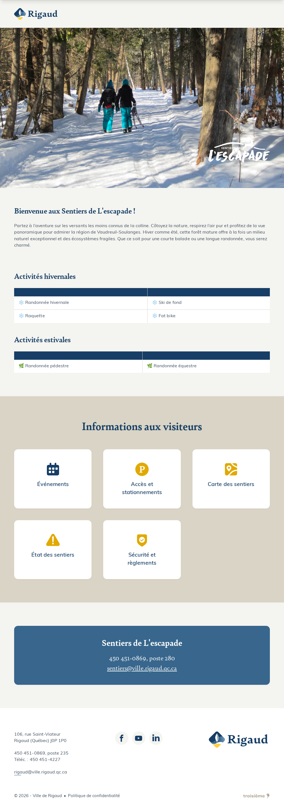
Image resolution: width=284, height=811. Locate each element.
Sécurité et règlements (142, 559)
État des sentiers (52, 555)
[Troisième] (256, 796)
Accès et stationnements (142, 488)
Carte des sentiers (231, 484)
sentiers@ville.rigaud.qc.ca (142, 667)
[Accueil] (36, 14)
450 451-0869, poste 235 (41, 753)
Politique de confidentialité (94, 796)
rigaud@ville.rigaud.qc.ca (40, 772)
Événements (53, 484)
